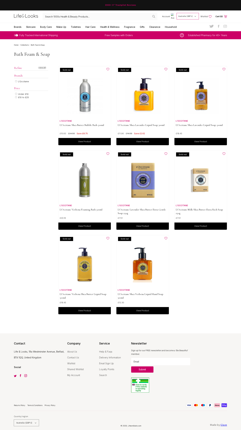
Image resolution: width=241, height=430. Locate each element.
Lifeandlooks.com (134, 426)
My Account (73, 375)
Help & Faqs (105, 351)
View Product (84, 141)
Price (17, 88)
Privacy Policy (50, 405)
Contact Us (73, 357)
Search (103, 375)
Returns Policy (20, 405)
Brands (18, 75)
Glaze (224, 425)
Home (16, 45)
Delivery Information (110, 357)
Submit (142, 369)
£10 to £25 (23, 97)
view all (42, 67)
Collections (24, 45)
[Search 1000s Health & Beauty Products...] (153, 16)
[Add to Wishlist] (108, 69)
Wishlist (71, 363)
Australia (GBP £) (185, 16)
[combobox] (100, 16)
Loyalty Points (106, 369)
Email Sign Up (106, 363)
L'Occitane (23, 81)
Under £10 (23, 94)
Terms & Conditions (35, 405)
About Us (72, 351)
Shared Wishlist (75, 369)
